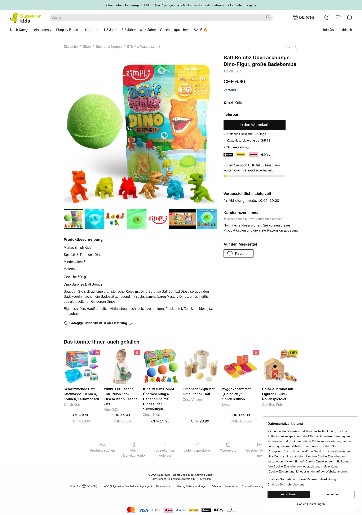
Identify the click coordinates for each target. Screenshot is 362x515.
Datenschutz (163, 486)
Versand (230, 90)
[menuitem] (289, 47)
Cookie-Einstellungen (254, 486)
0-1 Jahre (92, 30)
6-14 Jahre (148, 30)
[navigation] (305, 17)
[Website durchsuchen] (268, 17)
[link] (311, 502)
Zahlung (216, 486)
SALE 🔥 (201, 30)
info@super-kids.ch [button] (337, 30)
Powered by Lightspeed (181, 494)
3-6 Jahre (129, 30)
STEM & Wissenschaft (143, 46)
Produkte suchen (102, 450)
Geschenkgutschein (175, 30)
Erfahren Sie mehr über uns (286, 484)
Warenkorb (228, 450)
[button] (25, 17)
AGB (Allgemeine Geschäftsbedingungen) (128, 486)
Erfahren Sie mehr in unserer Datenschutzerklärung (302, 479)
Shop (87, 46)
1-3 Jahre (110, 30)
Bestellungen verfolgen (165, 453)
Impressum (231, 486)
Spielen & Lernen (109, 46)
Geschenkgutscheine (259, 453)
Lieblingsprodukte (197, 450)
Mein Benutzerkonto (134, 453)
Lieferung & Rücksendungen (191, 486)
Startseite (71, 46)
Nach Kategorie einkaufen (30, 30)
